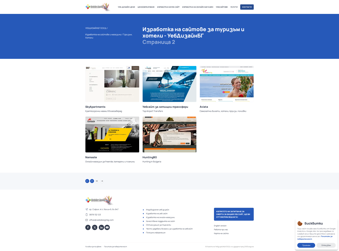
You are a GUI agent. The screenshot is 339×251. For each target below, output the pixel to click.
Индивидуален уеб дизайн (157, 209)
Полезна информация (155, 232)
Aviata (204, 106)
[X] (94, 227)
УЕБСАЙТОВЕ (222, 7)
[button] (87, 181)
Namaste (91, 157)
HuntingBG (149, 157)
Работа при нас (221, 229)
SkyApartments (95, 106)
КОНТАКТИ (247, 7)
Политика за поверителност (115, 246)
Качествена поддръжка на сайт (160, 221)
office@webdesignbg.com (101, 220)
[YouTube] (107, 227)
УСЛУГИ (234, 7)
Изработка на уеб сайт (157, 213)
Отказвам (326, 245)
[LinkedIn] (101, 227)
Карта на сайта (221, 233)
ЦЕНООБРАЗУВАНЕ (146, 7)
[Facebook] (88, 227)
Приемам (306, 245)
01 (92, 181)
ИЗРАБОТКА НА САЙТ (168, 7)
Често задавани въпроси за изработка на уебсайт (169, 228)
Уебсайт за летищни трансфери (165, 106)
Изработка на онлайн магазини (160, 217)
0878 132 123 (95, 214)
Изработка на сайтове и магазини (103, 34)
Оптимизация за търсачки (158, 225)
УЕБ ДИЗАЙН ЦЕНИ (126, 7)
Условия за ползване (93, 246)
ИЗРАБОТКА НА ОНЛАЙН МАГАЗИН (197, 7)
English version (220, 225)
